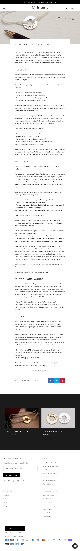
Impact (5, 502)
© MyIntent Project (14, 537)
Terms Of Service (48, 513)
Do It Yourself (47, 470)
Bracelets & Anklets (49, 463)
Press (5, 499)
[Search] (72, 8)
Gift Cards (45, 477)
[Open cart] (76, 8)
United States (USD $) (14, 532)
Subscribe (11, 475)
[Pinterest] (18, 480)
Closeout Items (47, 484)
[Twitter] (9, 480)
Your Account (46, 499)
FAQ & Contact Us (48, 495)
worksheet (34, 363)
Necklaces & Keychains (50, 466)
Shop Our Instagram (49, 480)
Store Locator (47, 502)
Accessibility (46, 516)
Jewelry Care (46, 506)
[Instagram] (13, 480)
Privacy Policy (47, 509)
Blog (5, 506)
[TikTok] (23, 480)
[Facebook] (4, 480)
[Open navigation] (4, 8)
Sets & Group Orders (49, 473)
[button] (75, 546)
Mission (6, 495)
